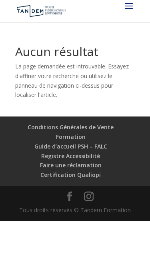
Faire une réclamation (71, 165)
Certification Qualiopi (70, 175)
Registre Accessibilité (70, 156)
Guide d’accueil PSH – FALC (70, 146)
